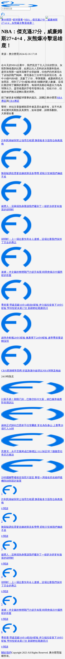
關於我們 (6, 652)
